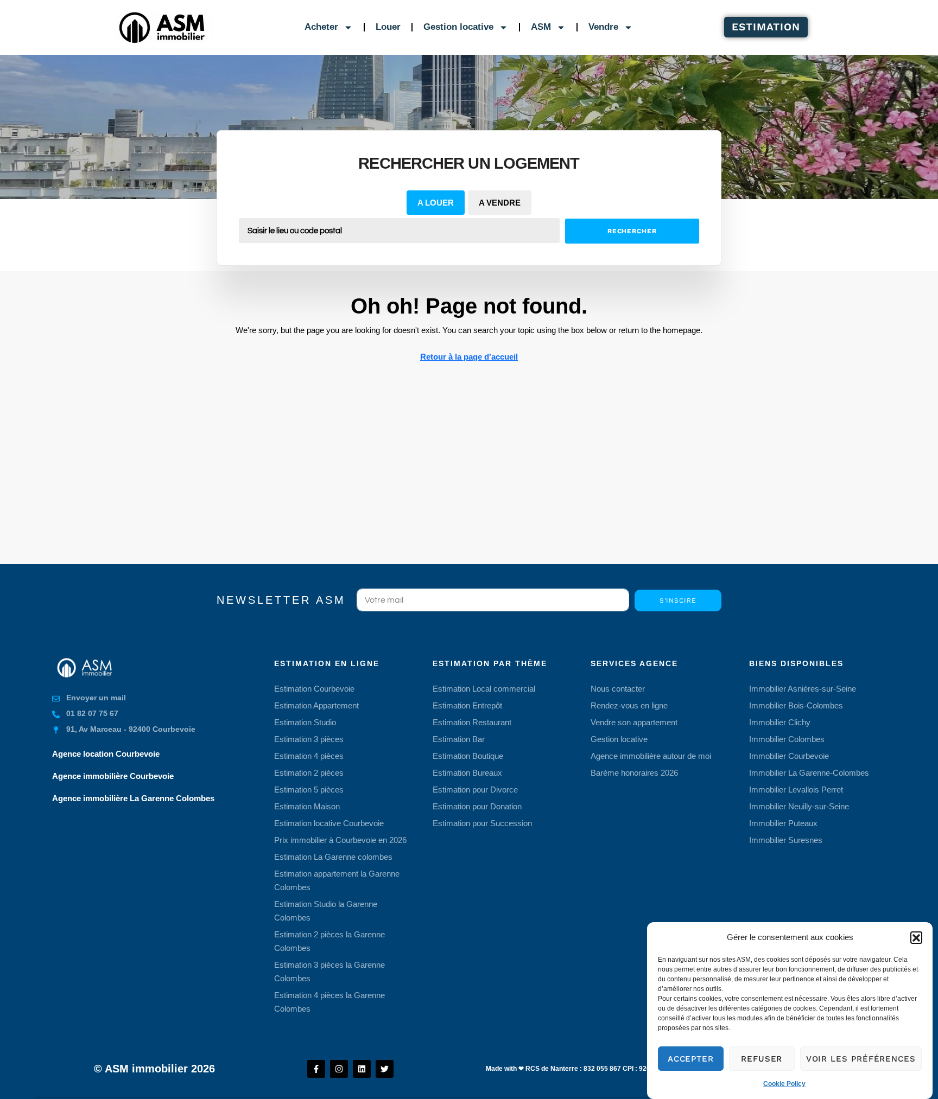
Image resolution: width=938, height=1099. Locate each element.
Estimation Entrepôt (467, 705)
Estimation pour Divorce (475, 789)
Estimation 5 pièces (309, 789)
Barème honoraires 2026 (634, 772)
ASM (541, 27)
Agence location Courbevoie (106, 753)
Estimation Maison (307, 806)
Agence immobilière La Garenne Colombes (133, 798)
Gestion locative (458, 27)
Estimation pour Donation (477, 806)
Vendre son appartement (634, 722)
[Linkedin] (362, 1069)
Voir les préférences (861, 1059)
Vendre (603, 27)
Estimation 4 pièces (309, 756)
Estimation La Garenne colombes (333, 856)
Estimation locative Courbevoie (329, 823)
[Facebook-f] (316, 1069)
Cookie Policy (784, 1084)
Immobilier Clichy (779, 722)
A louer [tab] (435, 202)
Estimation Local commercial (484, 688)
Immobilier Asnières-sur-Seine (802, 688)
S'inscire (678, 600)
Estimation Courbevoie (314, 688)
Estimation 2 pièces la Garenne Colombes (329, 941)
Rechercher (632, 231)
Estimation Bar (459, 739)
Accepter (691, 1059)
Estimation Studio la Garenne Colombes (325, 910)
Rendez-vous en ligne (629, 705)
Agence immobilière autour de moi (651, 756)
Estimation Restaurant (472, 722)
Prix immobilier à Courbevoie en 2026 (340, 840)
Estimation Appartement (316, 705)
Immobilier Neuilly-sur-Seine (799, 806)
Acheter (321, 27)
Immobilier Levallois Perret (796, 789)
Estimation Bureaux (467, 772)
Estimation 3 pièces (309, 739)
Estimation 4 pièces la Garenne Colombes (329, 1002)
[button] (916, 937)
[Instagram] (339, 1069)
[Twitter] (385, 1069)
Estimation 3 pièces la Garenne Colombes (329, 971)
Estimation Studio (305, 722)
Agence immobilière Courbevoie (113, 776)
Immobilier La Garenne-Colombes (809, 772)
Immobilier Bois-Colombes (796, 705)
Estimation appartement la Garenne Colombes (337, 880)
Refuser (761, 1059)
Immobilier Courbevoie (789, 756)
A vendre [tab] (500, 202)
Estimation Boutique (468, 756)
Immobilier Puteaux (783, 823)
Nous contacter (618, 688)
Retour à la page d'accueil (469, 356)
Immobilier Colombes (787, 739)
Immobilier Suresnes (785, 840)
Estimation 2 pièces (309, 772)
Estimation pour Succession (482, 823)
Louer (388, 27)
